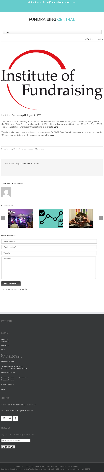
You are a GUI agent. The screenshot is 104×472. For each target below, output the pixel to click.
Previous (90, 39)
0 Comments (39, 149)
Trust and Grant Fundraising (11, 357)
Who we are (5, 341)
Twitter (52, 8)
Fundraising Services (9, 355)
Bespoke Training (7, 380)
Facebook (46, 8)
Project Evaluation (8, 373)
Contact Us (5, 345)
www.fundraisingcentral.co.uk (19, 410)
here (55, 126)
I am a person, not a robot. (16, 289)
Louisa (6, 149)
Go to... (7, 32)
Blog (3, 389)
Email (45, 169)
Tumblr (31, 169)
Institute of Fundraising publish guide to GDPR (21, 115)
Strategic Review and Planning (12, 366)
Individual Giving (7, 361)
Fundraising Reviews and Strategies (14, 368)
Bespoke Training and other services (14, 378)
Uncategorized (27, 149)
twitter (9, 418)
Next (99, 39)
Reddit (24, 169)
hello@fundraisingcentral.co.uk (59, 2)
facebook (15, 418)
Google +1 (38, 169)
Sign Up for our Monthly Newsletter (17, 434)
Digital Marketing (7, 384)
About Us (4, 339)
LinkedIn (57, 7)
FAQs (3, 350)
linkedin (4, 418)
